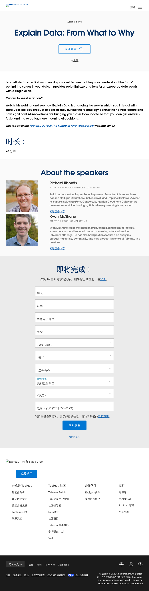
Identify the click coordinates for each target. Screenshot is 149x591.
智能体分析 (18, 492)
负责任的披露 (38, 575)
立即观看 (70, 49)
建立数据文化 (19, 499)
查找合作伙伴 (92, 492)
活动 (50, 538)
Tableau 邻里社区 (58, 525)
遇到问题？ (74, 436)
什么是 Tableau (22, 485)
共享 (75, 60)
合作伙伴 (90, 485)
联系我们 (17, 518)
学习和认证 (125, 499)
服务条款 (17, 575)
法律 (8, 575)
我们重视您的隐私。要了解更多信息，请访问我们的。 (73, 416)
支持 (122, 485)
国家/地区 (42, 378)
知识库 (122, 492)
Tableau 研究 (19, 512)
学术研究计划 (56, 531)
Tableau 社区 (57, 485)
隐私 (26, 575)
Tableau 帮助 (126, 505)
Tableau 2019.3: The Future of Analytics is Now (61, 126)
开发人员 (50, 565)
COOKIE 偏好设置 (56, 575)
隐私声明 (103, 416)
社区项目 (53, 518)
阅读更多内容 (57, 211)
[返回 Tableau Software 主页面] (18, 4)
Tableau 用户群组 (58, 499)
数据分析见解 (19, 505)
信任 (30, 565)
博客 (39, 565)
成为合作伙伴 (92, 499)
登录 (103, 279)
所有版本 (124, 512)
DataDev (53, 512)
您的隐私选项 (81, 575)
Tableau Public (57, 492)
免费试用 (27, 473)
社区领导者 (54, 505)
